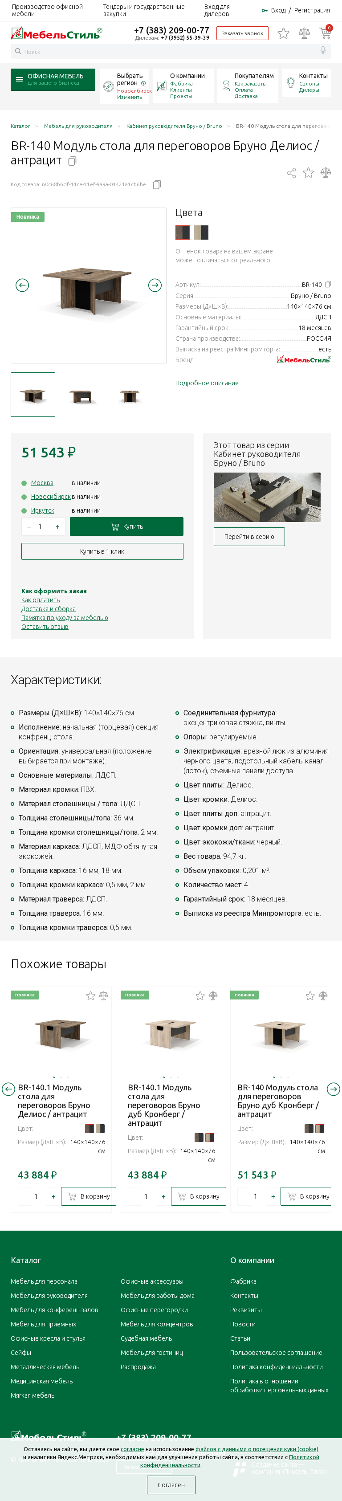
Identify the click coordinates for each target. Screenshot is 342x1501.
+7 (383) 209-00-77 (171, 30)
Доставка (246, 96)
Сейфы (21, 1352)
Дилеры (309, 90)
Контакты (313, 75)
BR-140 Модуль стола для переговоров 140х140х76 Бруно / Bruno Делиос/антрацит (182, 232)
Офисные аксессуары (152, 1281)
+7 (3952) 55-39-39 (185, 38)
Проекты (181, 96)
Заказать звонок (242, 33)
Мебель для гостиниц (152, 1352)
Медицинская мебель (42, 1381)
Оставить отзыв (45, 626)
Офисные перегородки (154, 1309)
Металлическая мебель (45, 1366)
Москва (42, 482)
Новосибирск (51, 496)
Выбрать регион (130, 79)
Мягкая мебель (32, 1395)
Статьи (240, 1338)
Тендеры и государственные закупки (144, 10)
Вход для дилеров (217, 10)
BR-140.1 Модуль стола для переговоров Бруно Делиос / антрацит (54, 1100)
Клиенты (181, 90)
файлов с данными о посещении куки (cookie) (256, 1449)
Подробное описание (207, 383)
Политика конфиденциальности (276, 1366)
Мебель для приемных (43, 1324)
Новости (243, 1324)
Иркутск (42, 510)
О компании (187, 75)
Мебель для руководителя (49, 1295)
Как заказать (250, 83)
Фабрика (181, 83)
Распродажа (138, 1366)
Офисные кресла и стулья (48, 1338)
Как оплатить (40, 600)
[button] (22, 285)
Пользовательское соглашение (276, 1352)
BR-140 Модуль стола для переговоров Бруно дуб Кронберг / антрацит (278, 1100)
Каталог (26, 1260)
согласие (132, 1449)
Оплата (244, 90)
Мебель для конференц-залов (54, 1309)
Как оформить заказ (54, 591)
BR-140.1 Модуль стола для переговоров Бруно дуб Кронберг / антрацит (164, 1105)
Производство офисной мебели (47, 10)
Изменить (129, 97)
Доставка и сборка (48, 608)
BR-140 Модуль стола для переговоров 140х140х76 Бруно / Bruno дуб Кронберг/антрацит (201, 232)
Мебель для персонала (44, 1281)
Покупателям (254, 75)
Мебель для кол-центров (157, 1324)
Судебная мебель (146, 1338)
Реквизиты (246, 1309)
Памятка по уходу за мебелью (64, 617)
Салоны (309, 83)
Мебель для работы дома (158, 1295)
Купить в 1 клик (102, 551)
